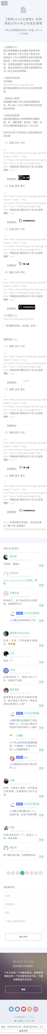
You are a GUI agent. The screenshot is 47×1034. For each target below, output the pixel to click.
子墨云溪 (14, 592)
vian (25, 757)
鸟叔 (12, 827)
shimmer (14, 572)
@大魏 (13, 811)
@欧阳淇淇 (15, 720)
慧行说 (13, 556)
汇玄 (12, 653)
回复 (41, 565)
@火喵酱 (14, 764)
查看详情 (23, 1031)
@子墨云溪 (15, 620)
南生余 (13, 847)
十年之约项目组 (31, 613)
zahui (12, 669)
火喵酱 (19, 735)
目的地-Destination (20, 632)
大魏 (12, 780)
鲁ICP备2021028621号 (24, 1021)
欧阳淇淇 (14, 689)
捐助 (23, 989)
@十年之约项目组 (18, 742)
